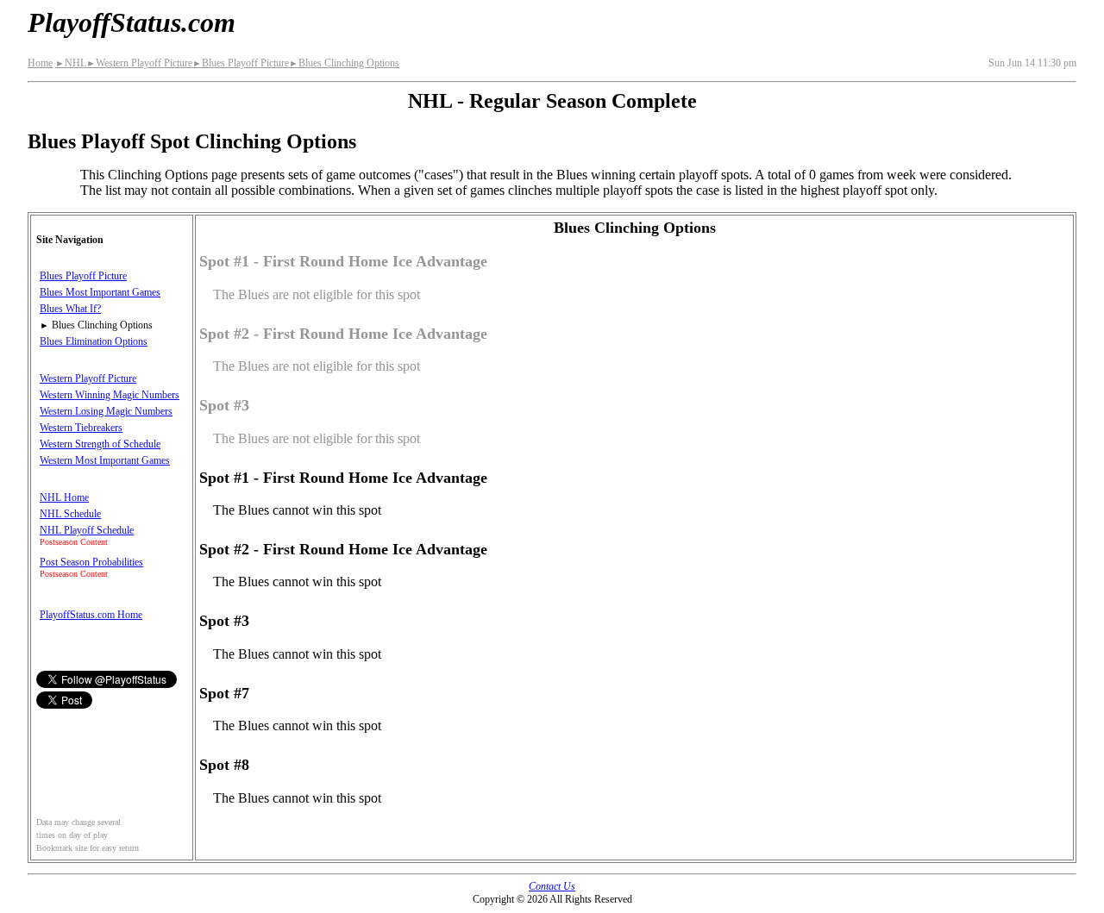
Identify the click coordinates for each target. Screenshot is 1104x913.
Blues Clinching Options (344, 63)
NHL (70, 63)
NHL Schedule (70, 514)
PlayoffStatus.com (131, 22)
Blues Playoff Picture (240, 63)
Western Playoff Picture (139, 63)
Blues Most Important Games (100, 292)
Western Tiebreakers (81, 428)
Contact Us (552, 886)
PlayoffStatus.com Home (91, 615)
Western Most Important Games (105, 460)
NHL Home (64, 497)
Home (40, 63)
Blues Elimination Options (93, 341)
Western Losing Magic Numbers (106, 411)
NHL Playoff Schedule (87, 530)
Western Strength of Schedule (100, 444)
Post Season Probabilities (91, 562)
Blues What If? (70, 309)
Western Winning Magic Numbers (109, 395)
